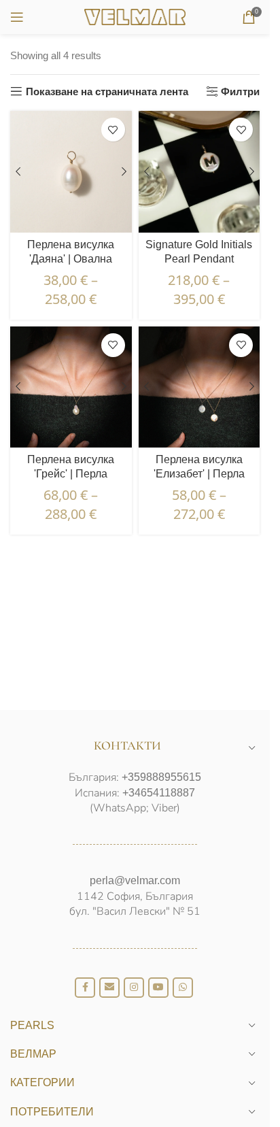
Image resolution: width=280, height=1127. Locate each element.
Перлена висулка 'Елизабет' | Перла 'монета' (199, 474)
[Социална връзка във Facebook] (85, 987)
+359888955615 (161, 777)
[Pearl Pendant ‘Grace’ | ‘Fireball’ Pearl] (71, 387)
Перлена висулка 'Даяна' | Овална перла (70, 259)
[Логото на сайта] (135, 16)
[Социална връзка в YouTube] (158, 987)
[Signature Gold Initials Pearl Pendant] (199, 172)
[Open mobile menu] (17, 17)
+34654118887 (158, 792)
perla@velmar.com (135, 880)
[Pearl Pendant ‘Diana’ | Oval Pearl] (71, 172)
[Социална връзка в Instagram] (134, 987)
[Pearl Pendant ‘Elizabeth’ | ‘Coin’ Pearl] (199, 387)
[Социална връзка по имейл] (109, 987)
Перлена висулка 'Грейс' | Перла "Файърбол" (70, 474)
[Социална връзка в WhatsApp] (183, 987)
